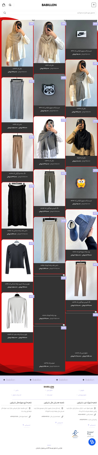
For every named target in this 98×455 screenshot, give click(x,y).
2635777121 (14, 416)
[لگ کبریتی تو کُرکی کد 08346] (81, 280)
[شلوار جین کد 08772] (81, 331)
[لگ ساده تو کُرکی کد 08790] (17, 152)
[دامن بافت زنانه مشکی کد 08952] (17, 205)
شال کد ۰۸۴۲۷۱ (49, 161)
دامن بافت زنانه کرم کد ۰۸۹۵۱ (49, 265)
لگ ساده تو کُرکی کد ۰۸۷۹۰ (17, 174)
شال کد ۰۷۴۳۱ (49, 65)
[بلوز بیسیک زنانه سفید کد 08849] (17, 312)
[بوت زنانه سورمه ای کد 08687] (81, 229)
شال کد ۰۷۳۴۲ (81, 109)
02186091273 (81, 414)
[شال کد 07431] (49, 41)
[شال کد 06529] (81, 136)
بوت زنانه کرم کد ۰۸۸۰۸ (49, 315)
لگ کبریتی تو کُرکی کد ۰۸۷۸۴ (49, 208)
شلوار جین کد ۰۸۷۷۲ (81, 353)
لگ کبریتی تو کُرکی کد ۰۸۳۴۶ (81, 302)
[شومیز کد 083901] (49, 342)
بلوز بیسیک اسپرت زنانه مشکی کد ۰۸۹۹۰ (17, 284)
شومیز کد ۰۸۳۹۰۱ (49, 363)
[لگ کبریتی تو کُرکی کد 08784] (49, 187)
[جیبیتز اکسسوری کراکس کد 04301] (49, 89)
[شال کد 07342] (81, 83)
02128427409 (83, 420)
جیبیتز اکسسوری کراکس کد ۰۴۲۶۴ (81, 201)
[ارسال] (4, 13)
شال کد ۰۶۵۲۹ (81, 158)
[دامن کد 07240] (17, 99)
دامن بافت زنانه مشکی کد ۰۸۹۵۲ (17, 231)
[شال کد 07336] (17, 43)
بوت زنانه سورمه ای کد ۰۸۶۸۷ (81, 252)
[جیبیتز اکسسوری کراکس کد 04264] (81, 182)
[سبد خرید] (4, 5)
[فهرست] (94, 5)
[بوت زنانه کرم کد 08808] (49, 293)
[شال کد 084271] (49, 137)
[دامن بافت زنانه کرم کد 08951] (49, 240)
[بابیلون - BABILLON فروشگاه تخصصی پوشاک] (49, 5)
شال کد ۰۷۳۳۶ (17, 69)
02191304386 (45, 416)
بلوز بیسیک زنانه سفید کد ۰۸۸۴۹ (17, 335)
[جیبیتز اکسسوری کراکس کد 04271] (81, 34)
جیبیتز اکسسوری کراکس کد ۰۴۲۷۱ (81, 51)
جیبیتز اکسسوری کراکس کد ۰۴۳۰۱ (49, 108)
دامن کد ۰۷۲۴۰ (17, 125)
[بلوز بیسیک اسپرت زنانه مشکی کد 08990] (17, 260)
